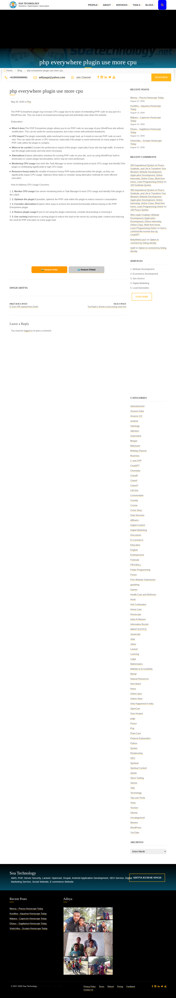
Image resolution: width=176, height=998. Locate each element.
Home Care (136, 609)
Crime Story (136, 510)
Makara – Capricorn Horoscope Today (28, 918)
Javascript (135, 634)
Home (10, 70)
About (107, 5)
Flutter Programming (140, 570)
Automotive (135, 436)
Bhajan (133, 441)
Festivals (134, 560)
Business (134, 456)
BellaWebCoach (138, 240)
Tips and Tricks (137, 798)
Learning (134, 654)
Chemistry (135, 470)
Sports (133, 773)
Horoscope (135, 614)
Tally (132, 788)
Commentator (137, 495)
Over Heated (136, 713)
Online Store (136, 699)
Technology (136, 793)
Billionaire (135, 446)
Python (133, 743)
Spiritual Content (138, 768)
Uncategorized (137, 817)
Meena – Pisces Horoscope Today (147, 98)
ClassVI (134, 485)
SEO (132, 758)
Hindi (133, 599)
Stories (133, 783)
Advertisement (137, 406)
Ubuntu (134, 813)
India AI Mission (138, 619)
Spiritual (134, 763)
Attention (134, 431)
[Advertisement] (88, 29)
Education (135, 545)
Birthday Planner (138, 451)
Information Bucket (139, 624)
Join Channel (83, 77)
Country (134, 500)
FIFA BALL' (135, 565)
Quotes (133, 748)
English (134, 550)
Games (133, 589)
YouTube (134, 832)
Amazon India (137, 411)
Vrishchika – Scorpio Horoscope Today (28, 928)
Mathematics (136, 664)
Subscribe (141, 297)
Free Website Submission (143, 580)
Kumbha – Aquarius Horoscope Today (28, 913)
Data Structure (137, 515)
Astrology (135, 426)
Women (134, 822)
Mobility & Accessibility (141, 669)
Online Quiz (136, 694)
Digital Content (137, 525)
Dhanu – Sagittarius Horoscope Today (28, 923)
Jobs (132, 639)
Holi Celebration (138, 604)
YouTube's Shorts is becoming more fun (107, 307)
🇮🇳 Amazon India (49, 269)
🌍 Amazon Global (86, 269)
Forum (133, 575)
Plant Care (135, 733)
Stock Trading (137, 778)
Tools (136, 5)
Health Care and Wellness (143, 594)
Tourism (134, 808)
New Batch (135, 684)
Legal (133, 659)
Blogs (149, 5)
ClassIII (134, 475)
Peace (133, 723)
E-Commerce (136, 540)
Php (29, 102)
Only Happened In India (141, 703)
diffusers (134, 520)
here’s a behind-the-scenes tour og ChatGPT (148, 231)
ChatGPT (135, 466)
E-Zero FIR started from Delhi (24, 307)
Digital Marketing (138, 530)
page (132, 718)
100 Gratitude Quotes (140, 185)
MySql (133, 674)
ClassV (134, 480)
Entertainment (137, 555)
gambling (134, 584)
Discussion (135, 535)
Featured (161, 77)
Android (134, 421)
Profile (93, 5)
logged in (28, 331)
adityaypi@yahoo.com (52, 77)
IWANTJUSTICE (138, 629)
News (133, 689)
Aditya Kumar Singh (147, 877)
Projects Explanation (140, 738)
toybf (132, 248)
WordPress (135, 827)
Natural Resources (139, 679)
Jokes (133, 644)
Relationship (136, 753)
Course (134, 505)
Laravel (134, 649)
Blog (19, 70)
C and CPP (135, 461)
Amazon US (136, 416)
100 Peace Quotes (139, 210)
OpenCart (135, 708)
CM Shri (134, 490)
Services (121, 5)
